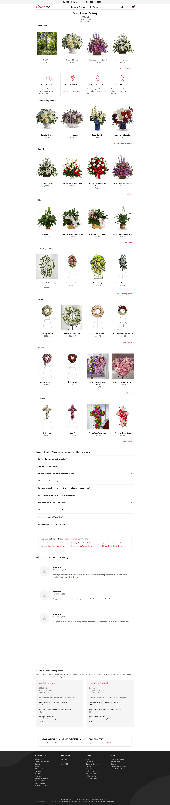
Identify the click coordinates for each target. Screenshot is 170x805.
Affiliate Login (91, 776)
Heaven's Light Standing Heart (123, 382)
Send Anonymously (117, 759)
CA (69, 799)
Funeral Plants (106, 743)
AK (61, 799)
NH (64, 801)
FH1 (113, 801)
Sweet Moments (72, 135)
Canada (113, 764)
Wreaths (38, 771)
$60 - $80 (64, 759)
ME (100, 799)
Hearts (37, 773)
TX (93, 801)
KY (92, 799)
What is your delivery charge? (49, 481)
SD (89, 801)
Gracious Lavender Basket (97, 60)
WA (101, 801)
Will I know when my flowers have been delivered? (56, 473)
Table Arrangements (42, 762)
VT (99, 801)
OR (82, 801)
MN (105, 799)
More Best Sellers (126, 68)
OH (75, 801)
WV (105, 801)
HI (83, 799)
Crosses (38, 776)
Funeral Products (79, 7)
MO (107, 799)
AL (63, 799)
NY (72, 801)
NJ (66, 801)
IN (88, 799)
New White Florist (47, 683)
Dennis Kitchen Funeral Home (81, 546)
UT (95, 801)
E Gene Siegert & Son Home (112, 546)
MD (98, 799)
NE (62, 801)
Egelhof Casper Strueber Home (113, 543)
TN (91, 801)
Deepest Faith (72, 433)
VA (97, 801)
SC (87, 801)
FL (79, 799)
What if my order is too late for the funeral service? (56, 495)
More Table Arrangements (123, 143)
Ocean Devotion (97, 135)
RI (85, 801)
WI (103, 801)
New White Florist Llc (99, 683)
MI (102, 799)
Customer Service (92, 764)
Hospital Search (116, 769)
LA (94, 799)
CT (73, 799)
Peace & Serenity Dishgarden (72, 234)
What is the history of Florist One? (50, 517)
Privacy (88, 766)
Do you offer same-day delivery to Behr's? (53, 459)
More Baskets (127, 194)
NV (70, 801)
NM (68, 801)
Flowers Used (115, 762)
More (47, 94)
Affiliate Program (92, 771)
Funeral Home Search (118, 766)
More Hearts (127, 393)
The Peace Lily (47, 234)
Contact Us (89, 762)
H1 (115, 801)
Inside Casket (39, 781)
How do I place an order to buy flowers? (52, 502)
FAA (77, 801)
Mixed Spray (97, 283)
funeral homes (70, 538)
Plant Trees (47, 60)
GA (81, 799)
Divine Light (47, 433)
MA (96, 799)
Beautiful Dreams (72, 60)
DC (75, 799)
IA (86, 19)
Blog (110, 801)
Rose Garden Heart (47, 382)
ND (60, 801)
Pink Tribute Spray (72, 283)
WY (108, 801)
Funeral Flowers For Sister (50, 743)
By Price (94, 7)
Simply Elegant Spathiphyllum (123, 234)
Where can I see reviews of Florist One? (52, 524)
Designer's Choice (41, 785)
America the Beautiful (122, 135)
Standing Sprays (40, 769)
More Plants (128, 243)
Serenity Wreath (47, 334)
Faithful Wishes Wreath (72, 334)
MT (55, 801)
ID (86, 799)
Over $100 (64, 764)
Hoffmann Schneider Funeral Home (53, 546)
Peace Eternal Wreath (97, 334)
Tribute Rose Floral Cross (98, 433)
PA (83, 801)
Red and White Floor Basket (72, 183)
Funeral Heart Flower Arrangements (83, 743)
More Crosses (127, 441)
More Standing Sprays (124, 293)
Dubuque (81, 19)
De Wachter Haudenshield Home (52, 543)
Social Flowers (91, 769)
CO (71, 799)
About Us (89, 759)
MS (53, 801)
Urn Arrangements (41, 778)
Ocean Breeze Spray (123, 283)
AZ (67, 799)
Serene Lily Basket (122, 60)
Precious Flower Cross (123, 433)
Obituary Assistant (92, 778)
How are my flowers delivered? (49, 466)
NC (58, 801)
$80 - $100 (64, 762)
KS (90, 799)
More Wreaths (127, 342)
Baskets (37, 764)
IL (87, 799)
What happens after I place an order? (51, 510)
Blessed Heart (72, 382)
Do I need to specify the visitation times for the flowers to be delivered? (64, 488)
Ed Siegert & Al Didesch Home (82, 543)
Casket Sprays (40, 783)
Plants (37, 766)
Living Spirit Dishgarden (97, 234)
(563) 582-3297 (85, 22)
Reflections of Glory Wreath (123, 334)
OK (79, 801)
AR (65, 799)
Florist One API (91, 773)
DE (77, 799)
